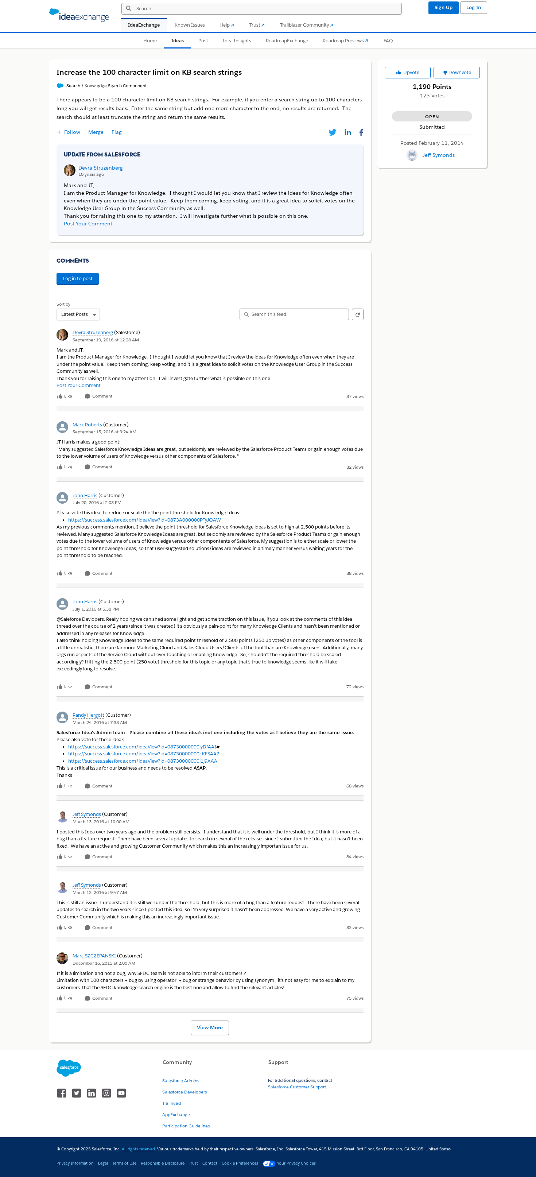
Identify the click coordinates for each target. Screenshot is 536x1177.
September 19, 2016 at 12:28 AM (106, 340)
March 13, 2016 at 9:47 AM (100, 892)
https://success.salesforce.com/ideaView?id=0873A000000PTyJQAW (144, 520)
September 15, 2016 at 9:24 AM (104, 432)
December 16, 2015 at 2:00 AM (104, 963)
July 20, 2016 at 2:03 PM (97, 502)
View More (210, 1027)
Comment (101, 396)
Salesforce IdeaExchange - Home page (79, 15)
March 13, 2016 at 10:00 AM (101, 821)
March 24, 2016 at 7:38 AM (100, 722)
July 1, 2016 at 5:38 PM (96, 609)
